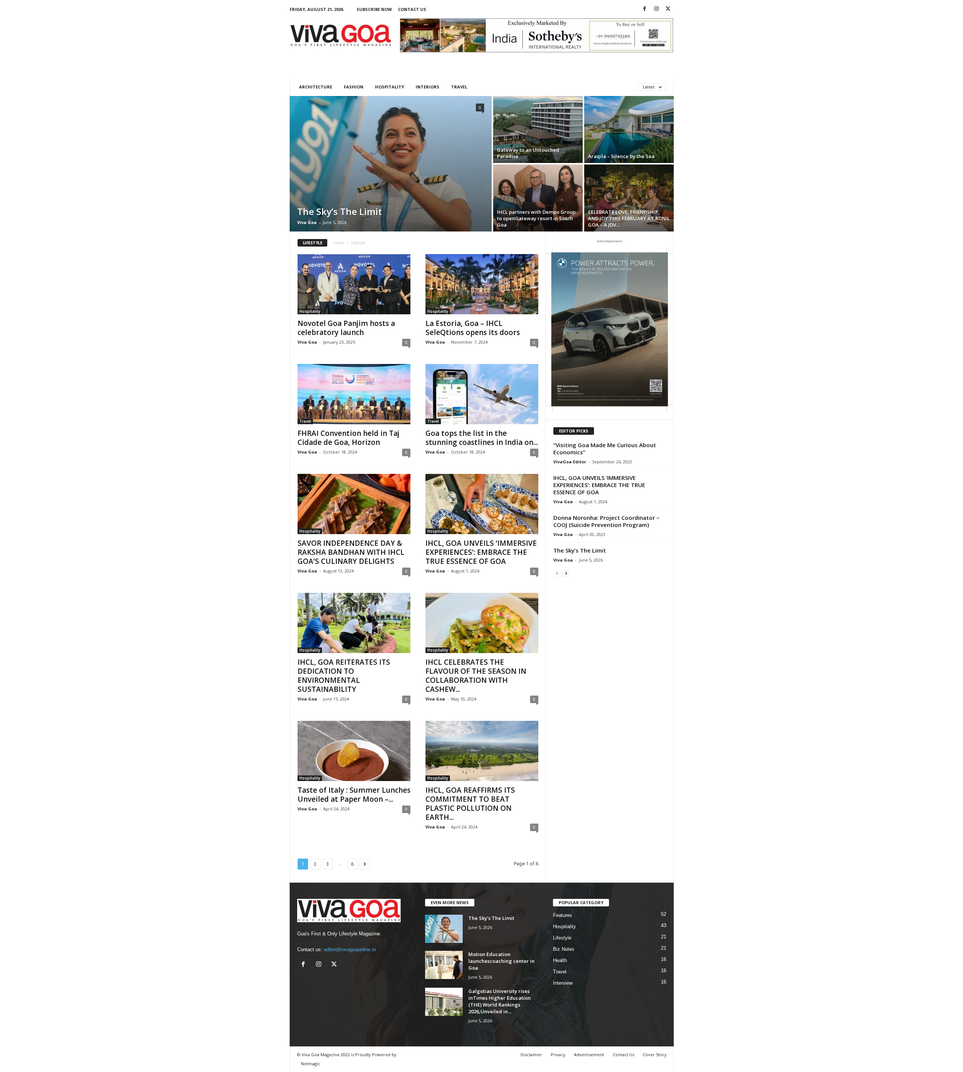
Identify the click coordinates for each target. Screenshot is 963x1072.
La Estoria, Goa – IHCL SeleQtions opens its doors (472, 327)
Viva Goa (307, 222)
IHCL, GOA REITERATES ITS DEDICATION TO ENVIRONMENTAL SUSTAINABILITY (344, 675)
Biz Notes (563, 949)
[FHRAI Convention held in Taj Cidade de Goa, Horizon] (354, 394)
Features (562, 915)
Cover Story (655, 1054)
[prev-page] (557, 573)
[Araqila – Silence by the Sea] (629, 129)
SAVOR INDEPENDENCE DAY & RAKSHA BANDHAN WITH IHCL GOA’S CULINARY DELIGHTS (351, 552)
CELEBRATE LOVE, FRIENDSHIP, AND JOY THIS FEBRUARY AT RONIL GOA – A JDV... (629, 218)
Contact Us (412, 9)
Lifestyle (562, 938)
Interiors (427, 87)
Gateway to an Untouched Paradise (528, 153)
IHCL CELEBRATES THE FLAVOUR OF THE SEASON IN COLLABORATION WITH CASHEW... (475, 675)
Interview (563, 983)
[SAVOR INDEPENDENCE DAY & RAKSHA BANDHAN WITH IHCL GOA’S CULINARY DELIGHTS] (354, 504)
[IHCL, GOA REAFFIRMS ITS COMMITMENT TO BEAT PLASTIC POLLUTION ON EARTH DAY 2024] (481, 751)
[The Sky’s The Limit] (391, 163)
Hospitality (389, 87)
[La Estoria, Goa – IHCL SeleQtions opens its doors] (481, 284)
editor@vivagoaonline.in (350, 949)
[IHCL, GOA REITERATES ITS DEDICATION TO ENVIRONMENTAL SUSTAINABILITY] (354, 623)
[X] (668, 9)
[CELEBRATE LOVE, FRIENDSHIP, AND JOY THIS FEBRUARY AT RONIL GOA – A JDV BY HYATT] (629, 197)
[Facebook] (644, 9)
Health (560, 960)
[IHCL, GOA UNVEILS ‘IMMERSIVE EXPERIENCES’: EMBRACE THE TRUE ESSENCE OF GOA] (481, 504)
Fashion (353, 87)
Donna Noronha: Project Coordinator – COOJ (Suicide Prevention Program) (606, 521)
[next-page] (566, 573)
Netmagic (310, 1063)
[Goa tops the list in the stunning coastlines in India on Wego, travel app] (481, 394)
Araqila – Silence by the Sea (621, 156)
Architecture (315, 87)
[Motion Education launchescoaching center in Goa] (444, 965)
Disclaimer (531, 1054)
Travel (459, 87)
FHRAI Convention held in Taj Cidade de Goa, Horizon (348, 437)
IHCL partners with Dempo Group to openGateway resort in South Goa (536, 218)
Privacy (558, 1054)
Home (339, 242)
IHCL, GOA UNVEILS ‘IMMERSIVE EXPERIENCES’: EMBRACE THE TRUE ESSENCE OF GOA (481, 552)
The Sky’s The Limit (339, 211)
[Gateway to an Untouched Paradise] (538, 129)
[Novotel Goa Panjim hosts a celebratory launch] (354, 284)
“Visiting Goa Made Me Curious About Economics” (604, 448)
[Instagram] (656, 9)
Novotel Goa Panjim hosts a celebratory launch (346, 327)
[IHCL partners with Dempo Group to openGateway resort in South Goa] (538, 197)
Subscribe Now (374, 9)
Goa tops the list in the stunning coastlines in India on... (481, 437)
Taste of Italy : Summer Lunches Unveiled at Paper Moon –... (354, 794)
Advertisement (589, 1054)
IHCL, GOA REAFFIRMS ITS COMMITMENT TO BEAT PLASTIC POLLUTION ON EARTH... (470, 803)
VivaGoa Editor (569, 461)
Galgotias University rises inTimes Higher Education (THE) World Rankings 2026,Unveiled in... (499, 1001)
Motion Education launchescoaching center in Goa (501, 961)
